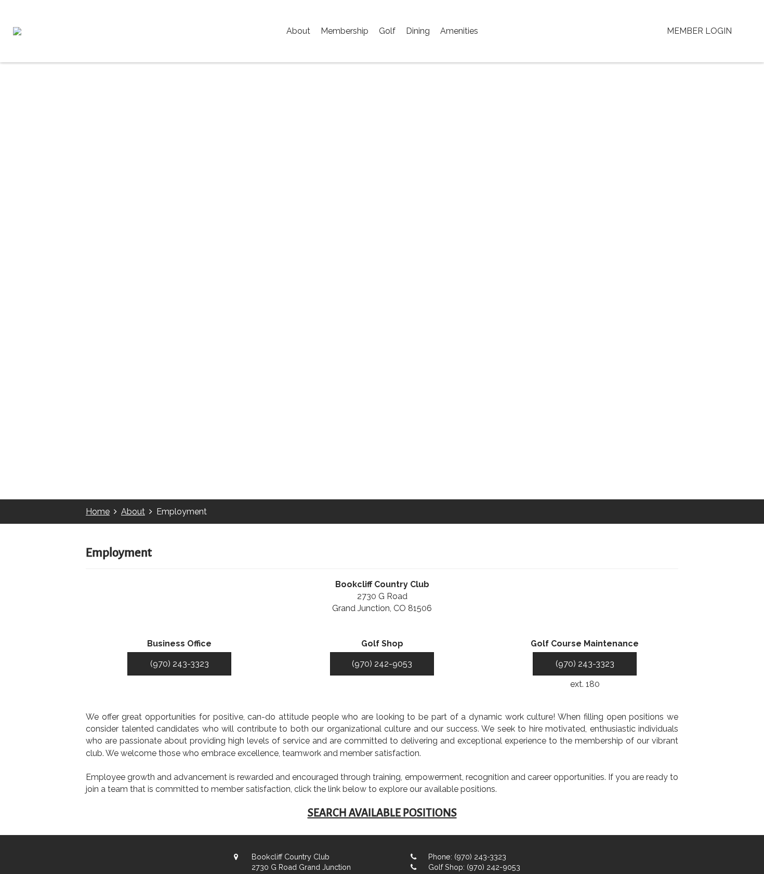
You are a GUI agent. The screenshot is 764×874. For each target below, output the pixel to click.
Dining (418, 31)
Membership (344, 31)
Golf (387, 31)
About (298, 31)
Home (98, 512)
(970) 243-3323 (179, 664)
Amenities (459, 31)
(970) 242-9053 (382, 664)
